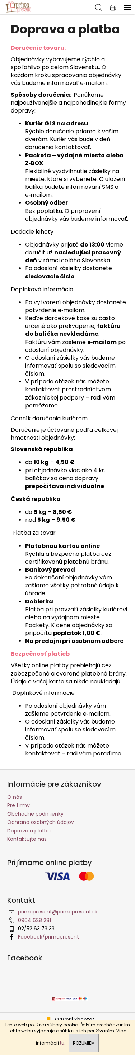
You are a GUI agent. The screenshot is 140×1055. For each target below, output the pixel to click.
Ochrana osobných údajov (40, 822)
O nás (14, 797)
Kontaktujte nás (27, 838)
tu (62, 1043)
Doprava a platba (29, 830)
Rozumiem (84, 1043)
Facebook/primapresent (48, 936)
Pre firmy (18, 805)
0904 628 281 (34, 920)
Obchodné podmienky (35, 813)
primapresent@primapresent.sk (57, 911)
